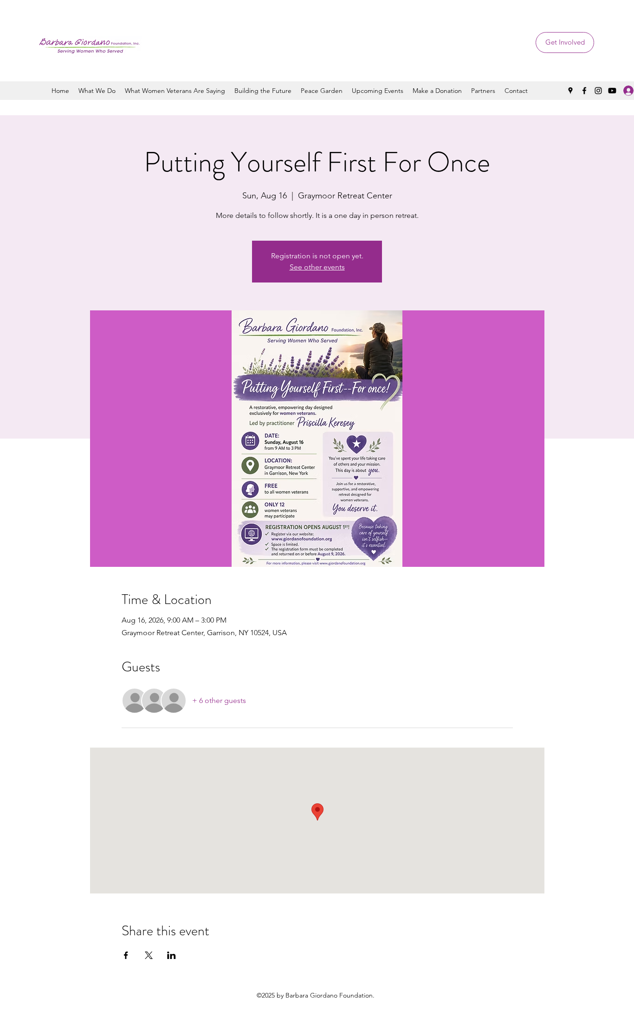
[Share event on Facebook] (126, 955)
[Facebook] (584, 90)
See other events (317, 267)
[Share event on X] (148, 955)
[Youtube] (612, 90)
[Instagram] (598, 90)
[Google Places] (570, 90)
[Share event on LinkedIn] (171, 955)
